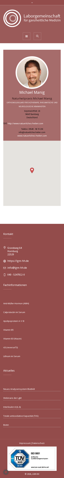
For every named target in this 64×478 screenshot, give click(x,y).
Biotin (6, 424)
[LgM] (32, 18)
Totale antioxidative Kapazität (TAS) (20, 415)
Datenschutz (38, 443)
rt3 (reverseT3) (10, 347)
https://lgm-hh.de (18, 261)
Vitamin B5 (8, 329)
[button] (32, 170)
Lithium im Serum (11, 356)
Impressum (25, 443)
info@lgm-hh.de (17, 267)
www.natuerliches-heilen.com (32, 135)
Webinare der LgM (12, 397)
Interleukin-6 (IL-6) (12, 406)
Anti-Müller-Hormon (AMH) (16, 303)
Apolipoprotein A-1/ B (13, 321)
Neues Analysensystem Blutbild (19, 389)
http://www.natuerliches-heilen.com (25, 123)
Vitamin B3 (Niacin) (12, 338)
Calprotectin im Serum (14, 312)
